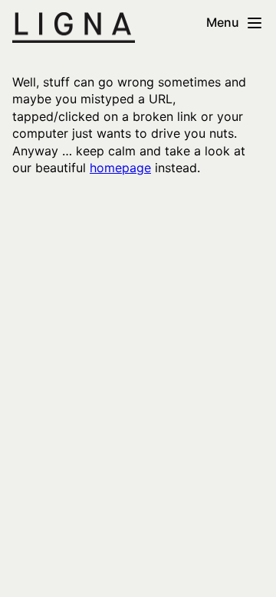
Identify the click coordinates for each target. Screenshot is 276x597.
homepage (120, 167)
